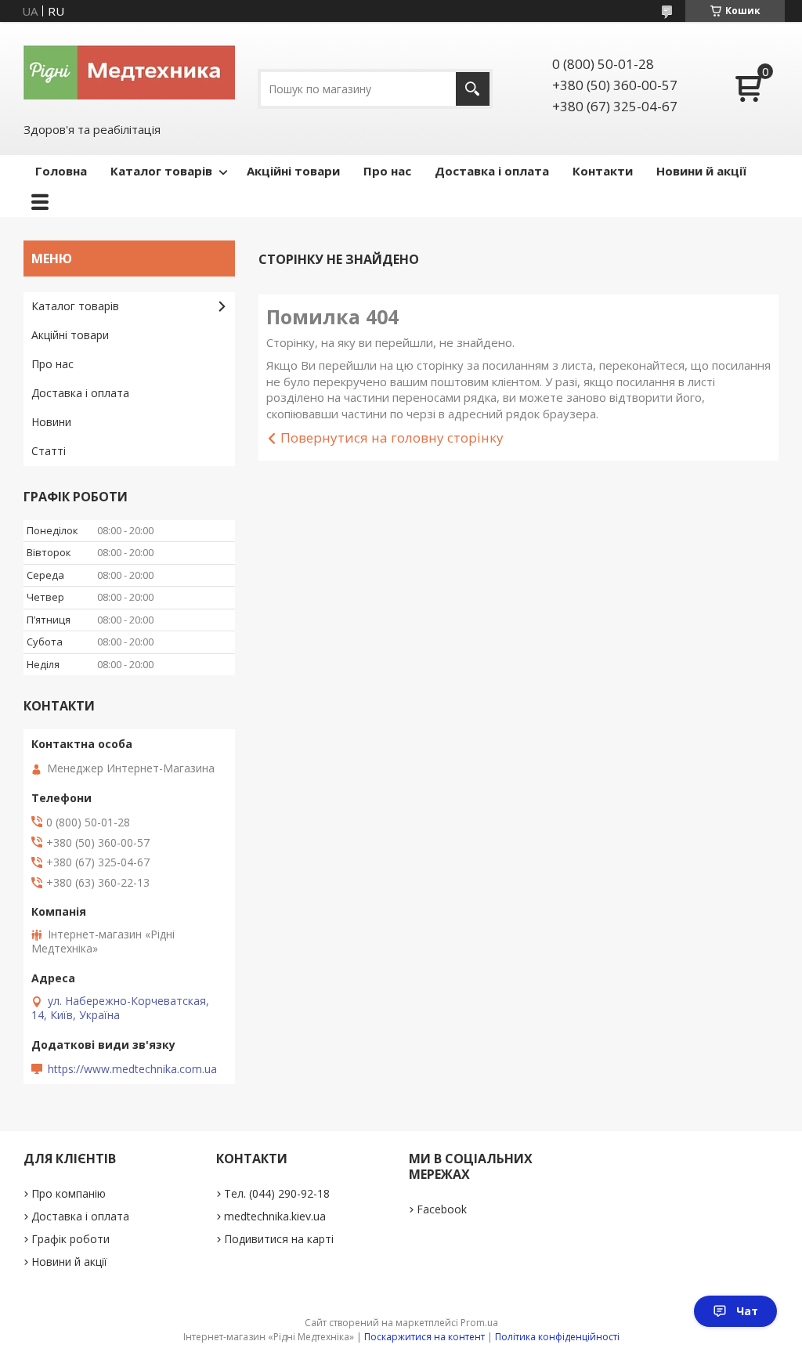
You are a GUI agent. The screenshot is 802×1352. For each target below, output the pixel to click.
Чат (747, 1310)
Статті (48, 450)
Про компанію (68, 1193)
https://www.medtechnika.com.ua (132, 1069)
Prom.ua (479, 1322)
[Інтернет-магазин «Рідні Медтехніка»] (129, 71)
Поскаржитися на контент (424, 1336)
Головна (61, 171)
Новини (51, 421)
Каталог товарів (161, 171)
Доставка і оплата (492, 171)
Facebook (442, 1209)
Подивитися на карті (279, 1238)
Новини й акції (701, 171)
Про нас (387, 171)
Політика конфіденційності (557, 1336)
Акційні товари (293, 171)
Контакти (603, 171)
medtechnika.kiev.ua (275, 1216)
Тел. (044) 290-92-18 (277, 1193)
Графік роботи (70, 1238)
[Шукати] (473, 89)
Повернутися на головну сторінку (392, 437)
